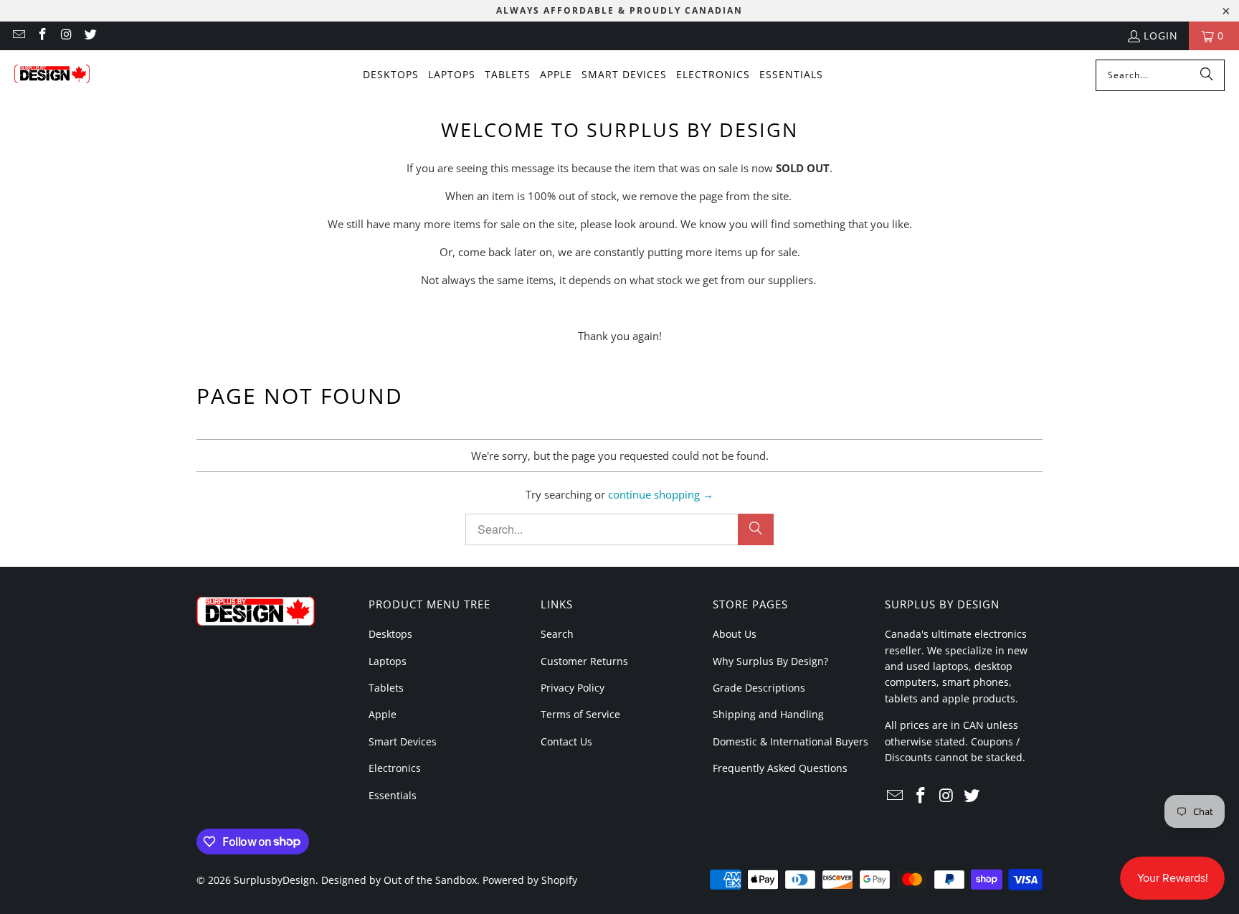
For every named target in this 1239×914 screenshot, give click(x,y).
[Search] (1207, 75)
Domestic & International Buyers (790, 741)
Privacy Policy (572, 687)
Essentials (393, 795)
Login (1161, 35)
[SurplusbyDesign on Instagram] (66, 35)
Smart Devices (403, 741)
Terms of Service (580, 714)
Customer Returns (584, 661)
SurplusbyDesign (274, 880)
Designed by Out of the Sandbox (399, 880)
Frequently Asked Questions (780, 768)
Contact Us (566, 741)
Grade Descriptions (759, 687)
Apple (383, 714)
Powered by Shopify (530, 880)
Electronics (395, 768)
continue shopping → (660, 494)
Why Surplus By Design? (770, 661)
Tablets (386, 687)
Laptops (388, 661)
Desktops (390, 634)
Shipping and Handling (768, 714)
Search (557, 634)
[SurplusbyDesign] (52, 75)
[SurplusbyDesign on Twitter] (90, 35)
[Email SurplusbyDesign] (18, 35)
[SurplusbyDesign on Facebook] (42, 35)
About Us (734, 634)
